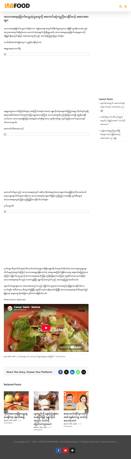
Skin (28, 356)
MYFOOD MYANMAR (48, 441)
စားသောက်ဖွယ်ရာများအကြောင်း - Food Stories (48, 356)
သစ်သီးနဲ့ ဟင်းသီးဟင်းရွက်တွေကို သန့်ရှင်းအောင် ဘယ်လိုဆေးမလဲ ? (112, 121)
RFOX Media (66, 441)
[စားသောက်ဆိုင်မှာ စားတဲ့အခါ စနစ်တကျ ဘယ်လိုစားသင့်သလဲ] (76, 392)
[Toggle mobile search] (120, 6)
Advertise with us (109, 441)
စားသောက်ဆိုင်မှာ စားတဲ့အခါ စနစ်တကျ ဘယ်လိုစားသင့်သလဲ (76, 417)
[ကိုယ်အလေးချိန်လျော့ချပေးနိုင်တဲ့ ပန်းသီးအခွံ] (16, 392)
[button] (6, 411)
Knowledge (22, 356)
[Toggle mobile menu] (125, 6)
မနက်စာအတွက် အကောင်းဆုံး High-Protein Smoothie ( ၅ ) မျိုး (112, 107)
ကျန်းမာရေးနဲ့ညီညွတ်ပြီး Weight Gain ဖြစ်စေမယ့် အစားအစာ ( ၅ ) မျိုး (110, 134)
